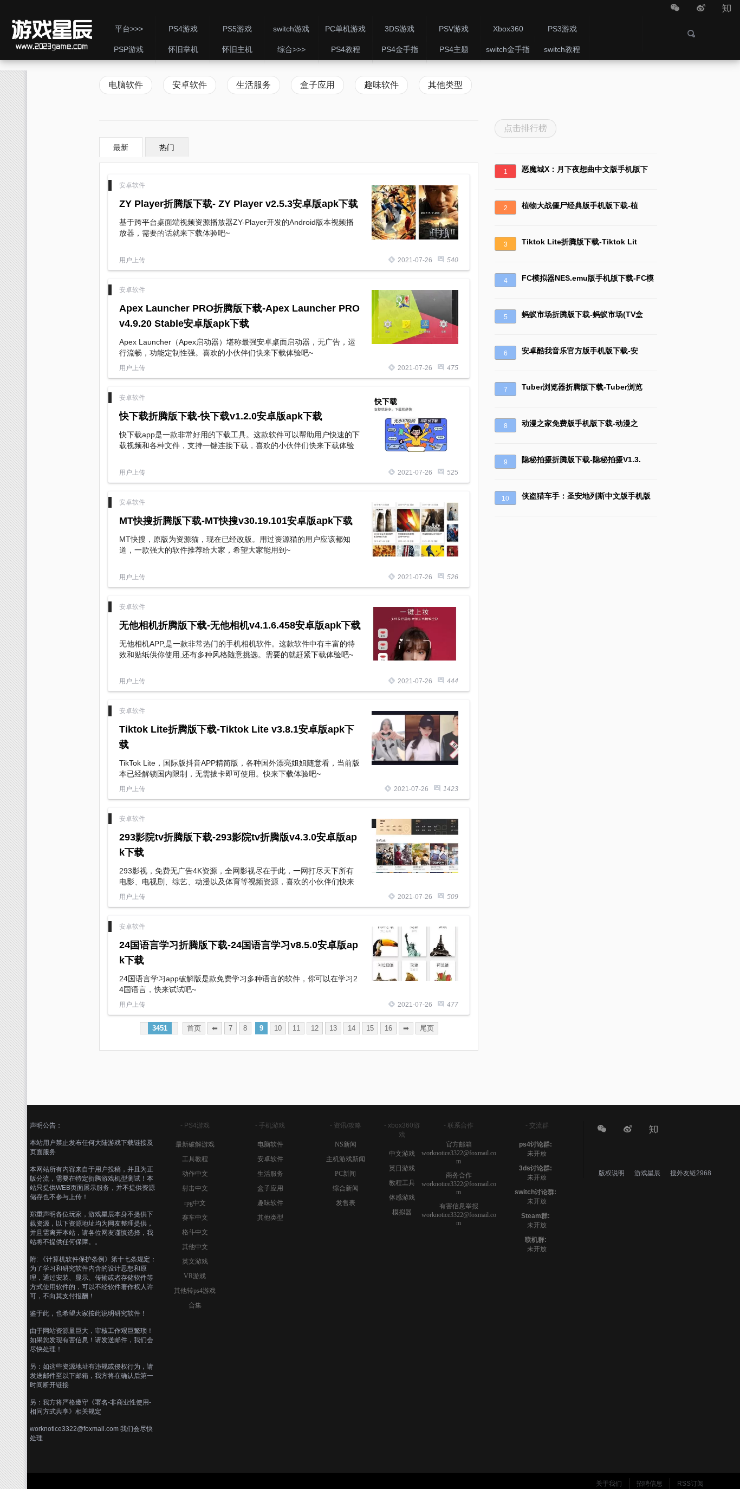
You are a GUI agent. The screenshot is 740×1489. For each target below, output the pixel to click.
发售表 (345, 1203)
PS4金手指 (399, 49)
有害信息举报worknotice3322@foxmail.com (458, 1214)
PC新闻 (345, 1173)
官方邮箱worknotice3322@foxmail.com (458, 1153)
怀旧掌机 (183, 49)
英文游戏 (195, 1261)
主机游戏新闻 (345, 1159)
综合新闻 (346, 1188)
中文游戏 (402, 1153)
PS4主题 (454, 49)
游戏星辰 (648, 1173)
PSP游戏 (129, 49)
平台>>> (129, 28)
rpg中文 (195, 1203)
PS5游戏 (237, 28)
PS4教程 (345, 49)
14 (351, 1028)
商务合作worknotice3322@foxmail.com (458, 1183)
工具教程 (195, 1159)
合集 (195, 1305)
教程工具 (402, 1183)
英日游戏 (402, 1168)
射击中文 (195, 1188)
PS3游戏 (562, 28)
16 (388, 1028)
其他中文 (195, 1247)
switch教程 (562, 49)
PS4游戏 (183, 28)
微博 (701, 8)
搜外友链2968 (690, 1173)
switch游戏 (291, 28)
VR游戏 (195, 1276)
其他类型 (445, 84)
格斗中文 (195, 1232)
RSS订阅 (690, 1483)
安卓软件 (51, 30)
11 (296, 1028)
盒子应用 (317, 84)
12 (315, 1028)
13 (333, 1028)
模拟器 (402, 1212)
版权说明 (612, 1173)
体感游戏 (402, 1197)
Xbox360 (508, 28)
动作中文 (195, 1173)
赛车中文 (195, 1217)
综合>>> (291, 49)
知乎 (727, 8)
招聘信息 (650, 1483)
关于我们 (609, 1483)
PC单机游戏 (345, 28)
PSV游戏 (454, 28)
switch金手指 (508, 49)
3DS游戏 (399, 28)
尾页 (427, 1028)
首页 (194, 1028)
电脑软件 (125, 84)
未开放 (537, 1153)
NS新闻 (345, 1144)
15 (370, 1028)
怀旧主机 (237, 49)
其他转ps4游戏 (195, 1290)
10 (278, 1028)
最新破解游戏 (195, 1144)
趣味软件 (381, 84)
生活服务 (253, 84)
